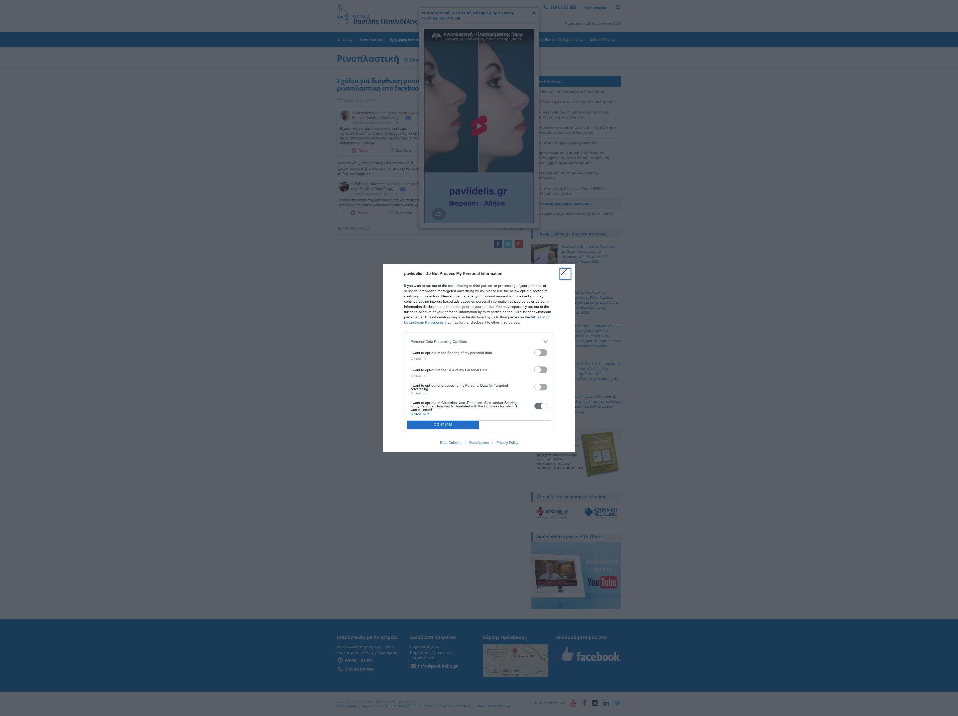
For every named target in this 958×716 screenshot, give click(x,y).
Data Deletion (451, 443)
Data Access (479, 443)
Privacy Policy (507, 443)
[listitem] (479, 341)
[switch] (540, 352)
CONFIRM (443, 425)
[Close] (565, 274)
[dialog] (479, 358)
